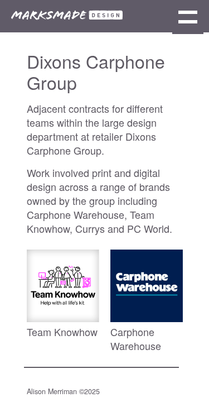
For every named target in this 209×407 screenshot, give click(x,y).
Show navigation (187, 18)
